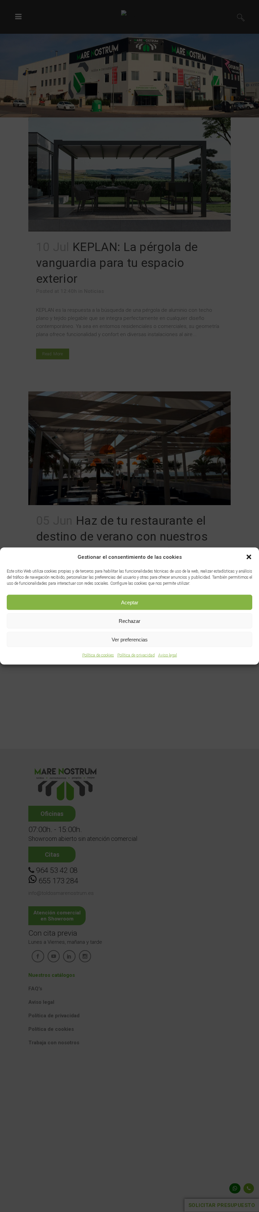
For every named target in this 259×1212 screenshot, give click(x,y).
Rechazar (129, 621)
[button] (249, 557)
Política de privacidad (136, 655)
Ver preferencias (130, 639)
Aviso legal (167, 655)
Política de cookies (98, 655)
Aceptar (129, 602)
